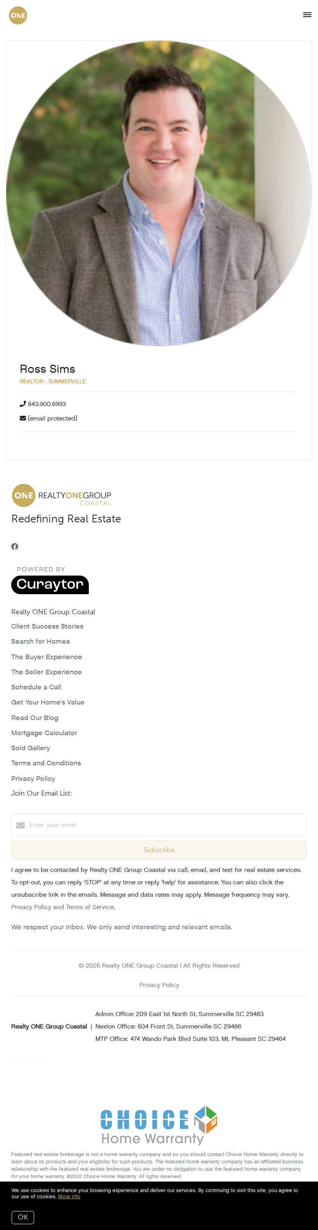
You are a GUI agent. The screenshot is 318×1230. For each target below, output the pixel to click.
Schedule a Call (36, 687)
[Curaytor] (50, 593)
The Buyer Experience (46, 657)
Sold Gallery (30, 748)
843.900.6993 (47, 404)
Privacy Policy (33, 778)
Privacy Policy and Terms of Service (62, 907)
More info (69, 1196)
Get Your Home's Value (48, 702)
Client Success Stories (47, 626)
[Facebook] (14, 547)
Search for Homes (40, 641)
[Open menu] (307, 15)
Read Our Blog (35, 717)
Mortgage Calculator (44, 733)
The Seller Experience (46, 672)
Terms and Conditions (46, 763)
